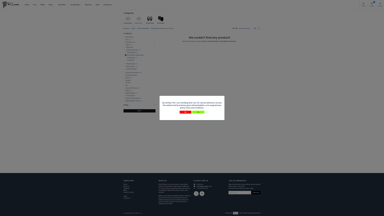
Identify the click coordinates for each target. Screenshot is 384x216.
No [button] (185, 112)
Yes (198, 112)
